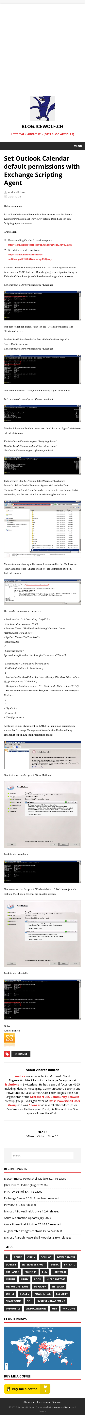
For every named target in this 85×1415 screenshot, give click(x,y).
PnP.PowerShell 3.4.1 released (23, 1191)
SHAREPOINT (14, 1301)
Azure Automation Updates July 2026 (27, 1218)
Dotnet (11, 1264)
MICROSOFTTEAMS (17, 1286)
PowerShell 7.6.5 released (20, 1205)
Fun (44, 1272)
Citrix (31, 1257)
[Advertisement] (42, 46)
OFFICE (10, 1294)
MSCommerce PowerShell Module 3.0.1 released (35, 1178)
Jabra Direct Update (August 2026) (26, 1185)
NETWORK (58, 1286)
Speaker (35, 1105)
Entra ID (69, 1264)
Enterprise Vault (33, 1264)
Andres (20, 1076)
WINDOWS (68, 1308)
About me (29, 1402)
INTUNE (10, 1279)
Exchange (20, 1054)
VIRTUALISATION (36, 1308)
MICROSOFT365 (55, 1279)
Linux (24, 1279)
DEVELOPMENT (66, 1257)
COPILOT (46, 1257)
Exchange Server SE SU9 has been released (31, 1198)
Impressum (43, 1402)
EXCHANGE (12, 1272)
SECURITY (62, 1294)
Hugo (57, 1407)
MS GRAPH (40, 1286)
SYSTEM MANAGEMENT (51, 1301)
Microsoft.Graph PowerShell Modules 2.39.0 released (38, 1237)
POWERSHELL (42, 1294)
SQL (29, 1301)
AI (7, 1257)
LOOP (37, 1279)
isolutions (12, 1084)
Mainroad (70, 1407)
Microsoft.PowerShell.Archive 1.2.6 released (32, 1211)
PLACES (24, 1294)
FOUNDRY (31, 1272)
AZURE (18, 1257)
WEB (54, 1308)
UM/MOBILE (13, 1308)
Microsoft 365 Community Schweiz (54, 1097)
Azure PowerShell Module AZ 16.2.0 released (32, 1224)
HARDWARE (59, 1272)
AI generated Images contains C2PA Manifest (33, 1231)
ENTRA (54, 1264)
